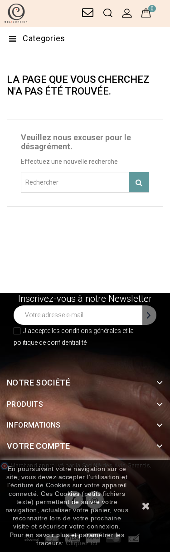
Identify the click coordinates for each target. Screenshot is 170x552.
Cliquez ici (81, 543)
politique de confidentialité (50, 342)
